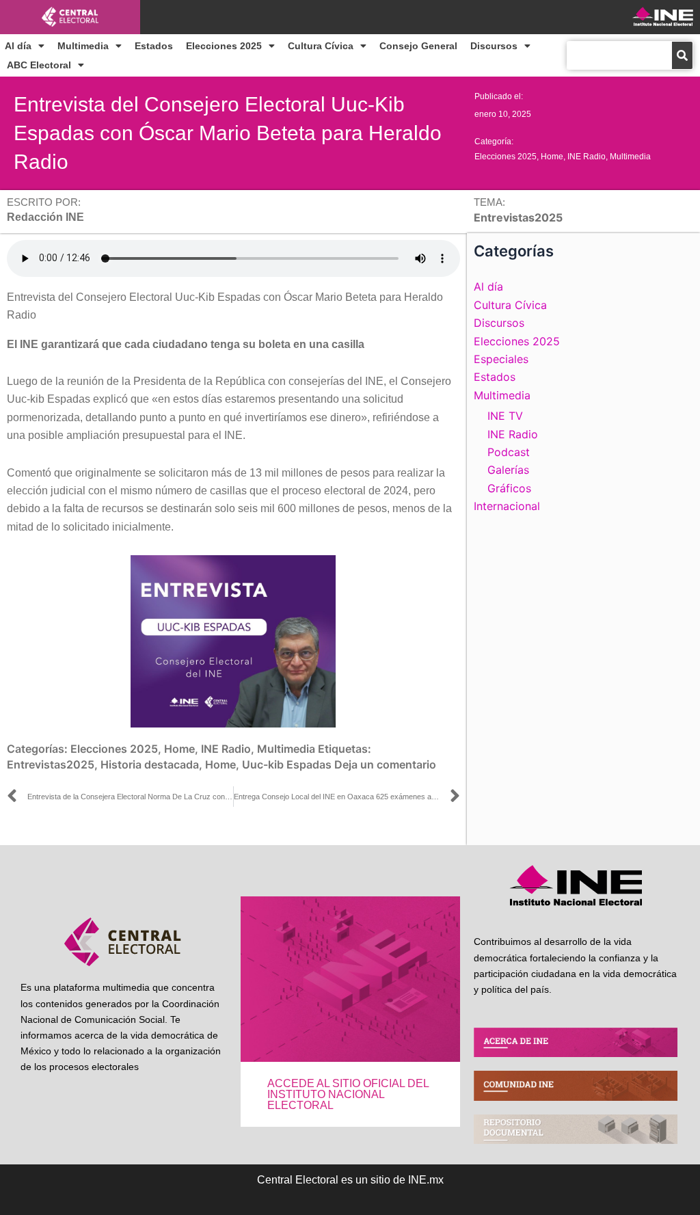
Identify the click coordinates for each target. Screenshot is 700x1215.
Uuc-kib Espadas (287, 764)
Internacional (507, 506)
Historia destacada (149, 764)
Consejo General (418, 45)
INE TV (505, 416)
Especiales (501, 359)
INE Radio (586, 156)
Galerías (508, 470)
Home (552, 156)
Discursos (493, 45)
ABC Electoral (39, 64)
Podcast (508, 452)
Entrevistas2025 (50, 764)
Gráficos (509, 488)
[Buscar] (682, 55)
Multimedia (83, 45)
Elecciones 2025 (224, 45)
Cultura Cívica (320, 45)
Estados (154, 45)
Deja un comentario (385, 764)
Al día (18, 45)
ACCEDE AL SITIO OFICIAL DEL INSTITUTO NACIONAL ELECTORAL (348, 1094)
